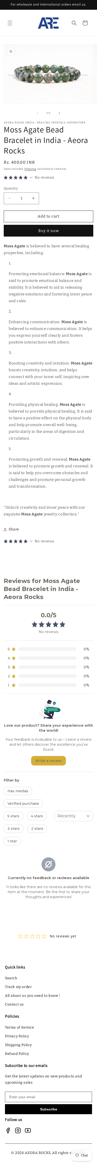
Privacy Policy (17, 1036)
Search (11, 978)
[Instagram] (18, 1130)
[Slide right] (59, 113)
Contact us (14, 1004)
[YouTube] (28, 1130)
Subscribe (48, 1109)
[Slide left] (37, 113)
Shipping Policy (18, 1045)
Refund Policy (17, 1054)
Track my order (18, 987)
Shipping (30, 168)
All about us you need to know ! (32, 996)
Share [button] (14, 529)
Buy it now (48, 231)
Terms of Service (19, 1027)
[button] (9, 23)
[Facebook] (8, 1130)
